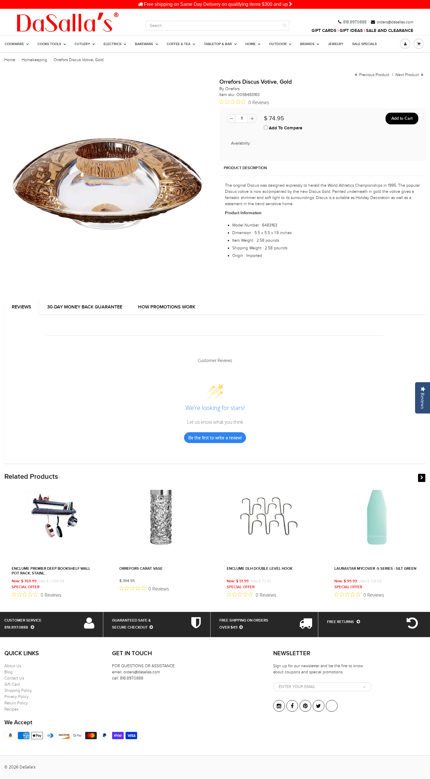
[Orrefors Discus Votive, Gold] (107, 184)
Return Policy (16, 703)
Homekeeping (34, 59)
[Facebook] (292, 706)
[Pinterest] (305, 706)
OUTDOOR (278, 44)
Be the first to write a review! (215, 437)
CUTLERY (82, 44)
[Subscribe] (364, 687)
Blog (8, 672)
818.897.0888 (355, 22)
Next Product (407, 74)
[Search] (284, 25)
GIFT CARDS (324, 30)
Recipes (11, 709)
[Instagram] (279, 706)
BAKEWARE (144, 44)
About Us (12, 665)
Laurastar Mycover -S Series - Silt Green (375, 569)
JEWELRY (335, 44)
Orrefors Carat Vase (141, 569)
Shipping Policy (18, 690)
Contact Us (14, 678)
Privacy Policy (16, 696)
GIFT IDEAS (351, 30)
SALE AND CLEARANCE (389, 30)
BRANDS (307, 44)
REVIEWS (21, 307)
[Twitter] (318, 706)
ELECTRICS (112, 44)
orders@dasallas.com (395, 22)
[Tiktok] (332, 706)
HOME (250, 44)
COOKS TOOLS (49, 44)
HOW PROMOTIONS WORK (166, 307)
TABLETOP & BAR (218, 44)
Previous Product (373, 74)
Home (9, 59)
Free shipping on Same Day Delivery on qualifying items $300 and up (216, 4)
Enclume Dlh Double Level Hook (260, 569)
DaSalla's (27, 767)
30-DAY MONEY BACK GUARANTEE (84, 307)
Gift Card (12, 684)
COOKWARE (14, 44)
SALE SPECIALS (364, 44)
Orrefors (232, 88)
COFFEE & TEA (178, 44)
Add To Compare (285, 128)
